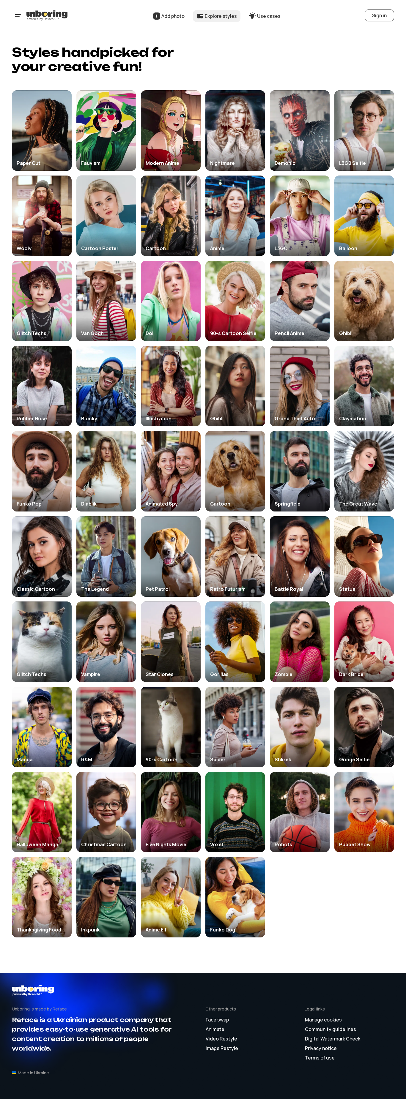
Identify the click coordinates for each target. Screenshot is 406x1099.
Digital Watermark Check (332, 1038)
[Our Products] (18, 15)
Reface (60, 1009)
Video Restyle (221, 1038)
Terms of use (320, 1057)
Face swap (217, 1019)
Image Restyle (222, 1048)
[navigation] (47, 15)
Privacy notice (321, 1048)
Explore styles (221, 16)
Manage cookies (323, 1019)
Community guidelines (330, 1029)
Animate (215, 1029)
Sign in (379, 15)
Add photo (173, 16)
